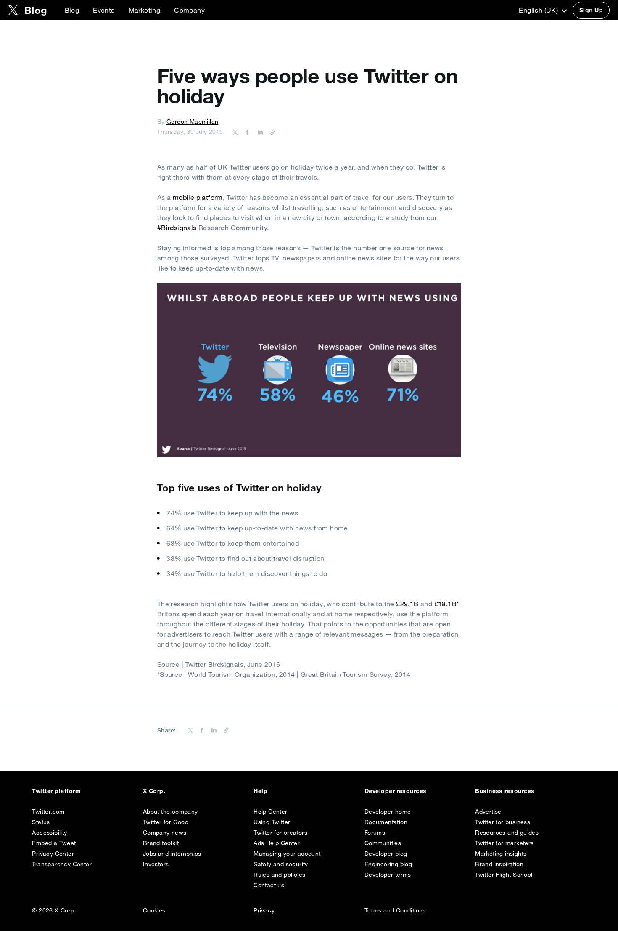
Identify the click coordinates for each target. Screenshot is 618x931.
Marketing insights (500, 853)
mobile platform (198, 197)
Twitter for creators (280, 832)
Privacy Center (53, 853)
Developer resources (395, 791)
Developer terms (387, 874)
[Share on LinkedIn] (259, 131)
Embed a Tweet (54, 843)
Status (41, 822)
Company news (165, 832)
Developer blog (385, 853)
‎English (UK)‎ (539, 10)
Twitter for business (502, 822)
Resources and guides (507, 832)
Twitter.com (48, 811)
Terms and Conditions (395, 910)
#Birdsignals (177, 227)
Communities (382, 843)
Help (260, 791)
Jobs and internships (172, 853)
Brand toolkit (161, 843)
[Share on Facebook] (246, 131)
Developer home (387, 811)
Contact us (269, 885)
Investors (156, 864)
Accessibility (49, 832)
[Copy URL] (270, 132)
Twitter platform (56, 791)
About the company (170, 811)
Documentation (385, 822)
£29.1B (407, 603)
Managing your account (287, 853)
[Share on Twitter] (235, 131)
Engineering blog (388, 864)
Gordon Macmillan (192, 121)
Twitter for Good (165, 822)
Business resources (505, 791)
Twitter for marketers (504, 843)
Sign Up (591, 10)
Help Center (270, 811)
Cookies (154, 910)
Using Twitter (272, 822)
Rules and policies (279, 874)
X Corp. (154, 791)
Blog (72, 10)
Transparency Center (62, 864)
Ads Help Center (277, 843)
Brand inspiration (499, 864)
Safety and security (281, 864)
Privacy (264, 910)
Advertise (488, 811)
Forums (374, 832)
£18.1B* (445, 603)
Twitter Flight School (503, 874)
